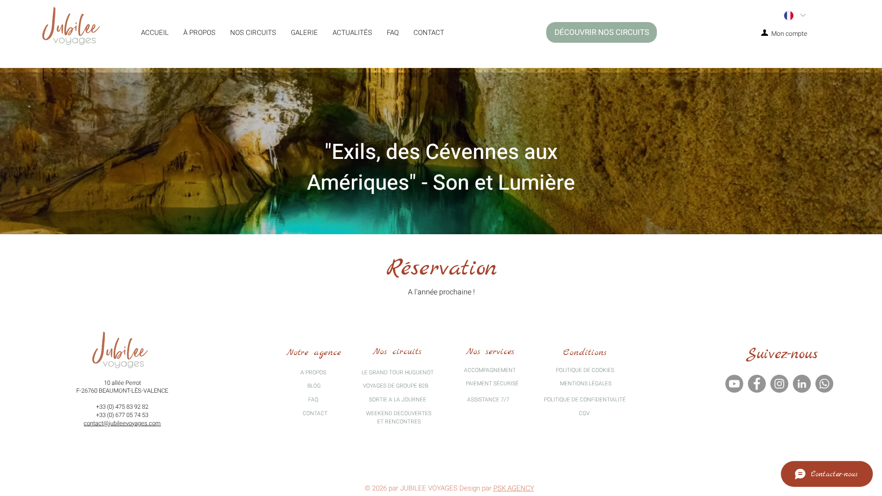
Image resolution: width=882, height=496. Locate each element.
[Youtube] (734, 384)
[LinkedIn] (802, 384)
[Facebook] (757, 384)
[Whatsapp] (824, 384)
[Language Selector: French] (794, 15)
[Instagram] (779, 384)
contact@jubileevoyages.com (122, 423)
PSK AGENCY (513, 488)
